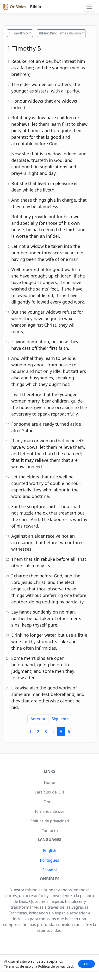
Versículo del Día (49, 792)
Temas (50, 801)
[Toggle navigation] (89, 7)
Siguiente (60, 718)
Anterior (38, 718)
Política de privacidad (55, 966)
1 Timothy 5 (18, 33)
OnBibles (18, 6)
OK (86, 964)
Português (49, 860)
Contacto (49, 830)
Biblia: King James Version (60, 33)
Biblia (35, 6)
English (49, 850)
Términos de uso (17, 966)
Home (49, 782)
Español (49, 870)
